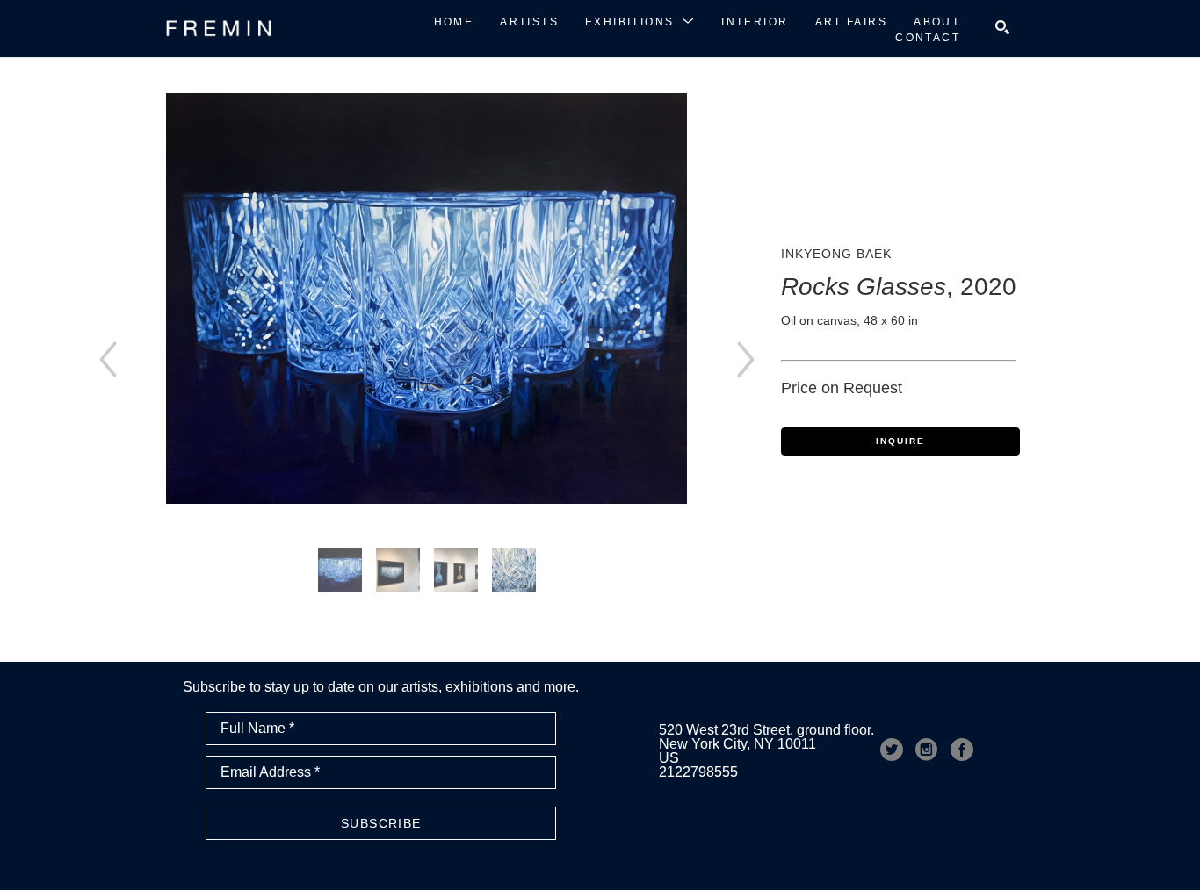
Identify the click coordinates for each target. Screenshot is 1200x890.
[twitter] (891, 749)
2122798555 (698, 771)
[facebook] (962, 749)
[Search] (1002, 27)
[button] (640, 21)
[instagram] (926, 749)
